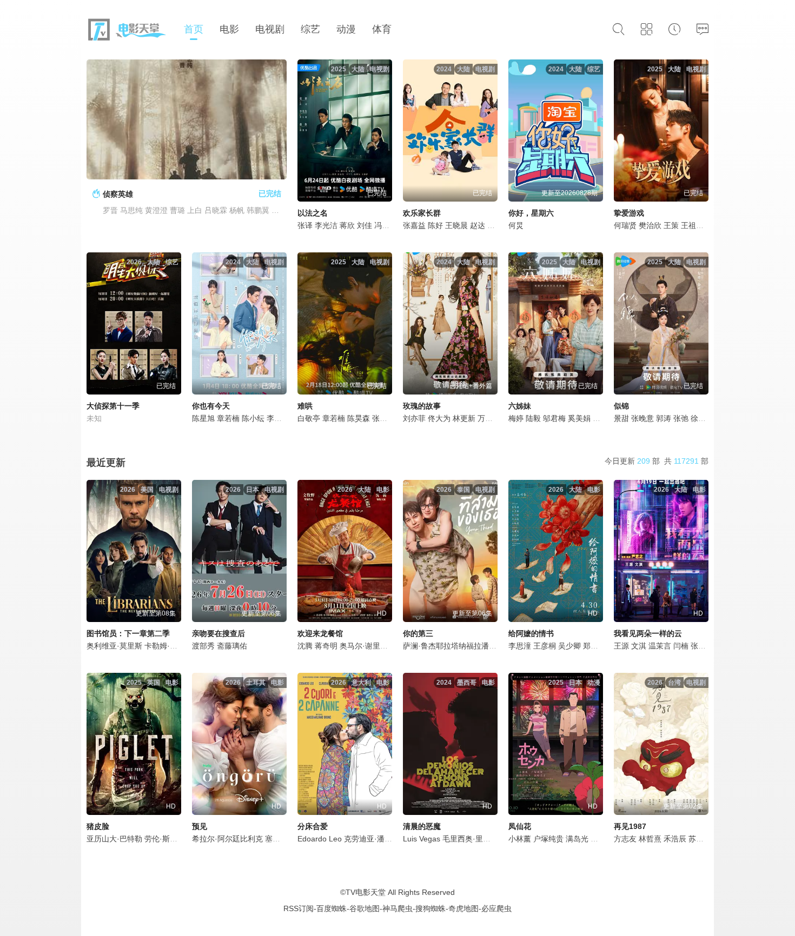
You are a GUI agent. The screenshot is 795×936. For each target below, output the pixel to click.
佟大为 (439, 418)
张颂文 (702, 645)
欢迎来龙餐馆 (320, 633)
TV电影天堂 (366, 892)
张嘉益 (414, 225)
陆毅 (533, 418)
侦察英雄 (118, 194)
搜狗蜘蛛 (430, 908)
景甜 (621, 418)
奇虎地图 (463, 908)
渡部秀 (203, 645)
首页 (193, 29)
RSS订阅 (298, 908)
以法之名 (312, 213)
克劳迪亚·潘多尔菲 (375, 838)
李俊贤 (278, 418)
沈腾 (305, 645)
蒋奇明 (326, 645)
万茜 (485, 418)
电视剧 (269, 29)
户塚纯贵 (548, 838)
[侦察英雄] (187, 119)
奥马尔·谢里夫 (364, 645)
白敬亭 (308, 418)
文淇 (638, 645)
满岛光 (577, 838)
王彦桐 (544, 645)
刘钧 (600, 418)
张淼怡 (383, 418)
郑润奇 (594, 645)
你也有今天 (211, 406)
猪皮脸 (98, 826)
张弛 (680, 418)
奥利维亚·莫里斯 (114, 645)
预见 (199, 826)
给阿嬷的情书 (531, 633)
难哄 (305, 406)
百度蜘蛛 (331, 908)
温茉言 (659, 645)
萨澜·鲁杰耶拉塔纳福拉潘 (446, 645)
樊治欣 (650, 225)
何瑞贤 (625, 225)
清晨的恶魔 (422, 826)
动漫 (346, 29)
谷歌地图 (364, 908)
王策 (671, 225)
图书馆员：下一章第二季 (128, 633)
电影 (229, 29)
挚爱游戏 (629, 213)
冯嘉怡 (385, 225)
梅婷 (516, 418)
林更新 (464, 418)
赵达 (477, 225)
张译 (305, 225)
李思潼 (519, 645)
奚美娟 (579, 418)
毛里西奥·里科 (466, 838)
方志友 (625, 838)
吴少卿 (569, 645)
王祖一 (692, 225)
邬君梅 (554, 418)
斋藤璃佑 (232, 645)
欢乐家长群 (422, 213)
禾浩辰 (675, 838)
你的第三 (418, 633)
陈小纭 (253, 418)
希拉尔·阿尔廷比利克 (227, 838)
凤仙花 (519, 826)
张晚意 (642, 418)
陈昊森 (358, 418)
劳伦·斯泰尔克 (168, 838)
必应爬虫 (496, 908)
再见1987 (630, 826)
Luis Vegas (421, 838)
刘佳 (364, 225)
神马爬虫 (397, 908)
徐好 (698, 418)
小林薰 (519, 838)
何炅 (516, 225)
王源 (621, 645)
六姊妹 (519, 406)
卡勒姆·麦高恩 (168, 645)
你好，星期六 (531, 213)
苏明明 (699, 838)
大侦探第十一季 (113, 406)
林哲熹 (650, 838)
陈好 (435, 225)
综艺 (310, 29)
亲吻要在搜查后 (218, 633)
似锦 (621, 406)
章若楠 (228, 418)
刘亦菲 (414, 418)
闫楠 (680, 645)
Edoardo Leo (319, 838)
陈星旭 (203, 418)
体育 (382, 29)
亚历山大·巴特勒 (114, 838)
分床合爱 (312, 826)
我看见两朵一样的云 (648, 633)
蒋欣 (347, 225)
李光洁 (326, 225)
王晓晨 (456, 225)
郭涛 (663, 418)
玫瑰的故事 (422, 406)
